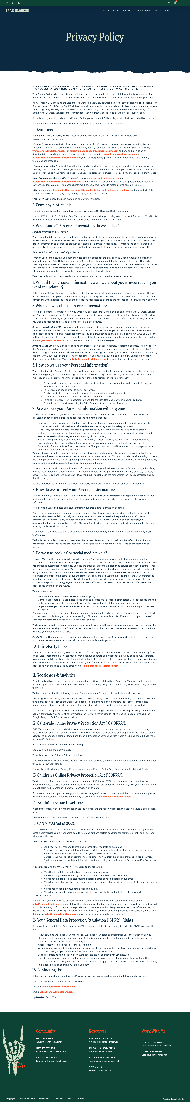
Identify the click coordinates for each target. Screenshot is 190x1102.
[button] (181, 2)
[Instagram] (7, 3)
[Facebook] (19, 3)
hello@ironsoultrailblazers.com (114, 796)
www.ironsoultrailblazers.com (58, 986)
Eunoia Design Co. (177, 1099)
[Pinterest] (13, 3)
